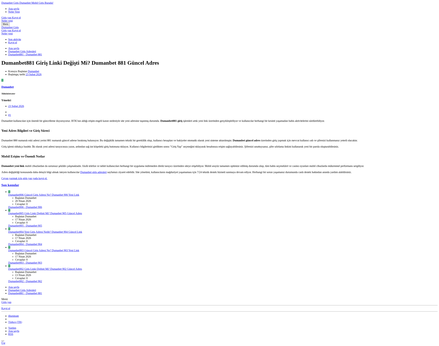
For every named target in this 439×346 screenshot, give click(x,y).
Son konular (10, 185)
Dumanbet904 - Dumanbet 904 (25, 244)
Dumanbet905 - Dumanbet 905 (25, 225)
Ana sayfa (13, 8)
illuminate (13, 315)
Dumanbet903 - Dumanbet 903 (25, 262)
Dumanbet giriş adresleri (93, 172)
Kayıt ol (12, 42)
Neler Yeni (14, 11)
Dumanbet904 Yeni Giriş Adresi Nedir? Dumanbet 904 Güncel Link (45, 231)
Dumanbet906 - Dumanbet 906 (25, 207)
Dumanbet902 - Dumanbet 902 (25, 281)
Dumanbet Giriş (10, 27)
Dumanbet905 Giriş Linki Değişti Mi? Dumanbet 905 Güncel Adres (45, 213)
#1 (9, 115)
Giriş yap (6, 302)
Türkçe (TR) (15, 322)
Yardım (12, 327)
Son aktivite (14, 39)
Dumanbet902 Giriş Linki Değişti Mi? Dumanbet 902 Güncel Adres (45, 268)
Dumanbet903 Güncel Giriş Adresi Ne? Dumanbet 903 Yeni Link (43, 250)
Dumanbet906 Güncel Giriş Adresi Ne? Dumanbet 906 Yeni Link (43, 194)
